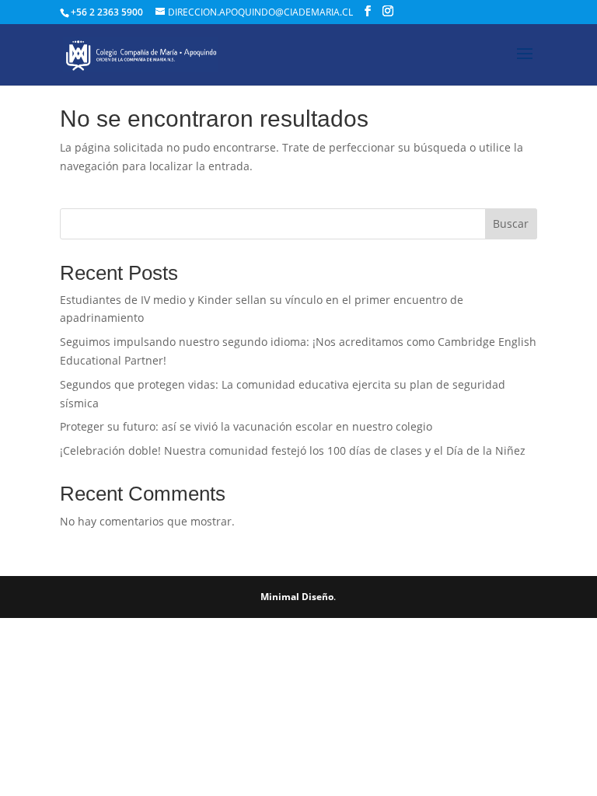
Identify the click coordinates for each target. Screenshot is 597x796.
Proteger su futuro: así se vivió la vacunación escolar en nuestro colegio (246, 426)
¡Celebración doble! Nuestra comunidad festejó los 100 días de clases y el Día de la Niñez (292, 450)
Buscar (511, 223)
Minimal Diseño (296, 596)
